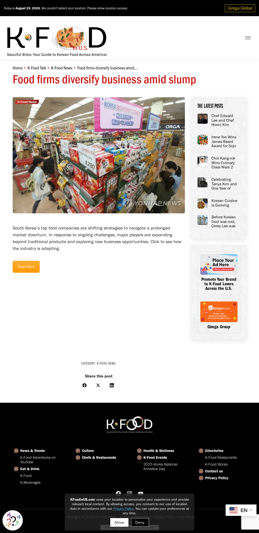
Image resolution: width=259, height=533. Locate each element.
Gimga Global (240, 8)
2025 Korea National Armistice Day (160, 466)
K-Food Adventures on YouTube (38, 459)
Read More (26, 267)
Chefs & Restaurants (99, 457)
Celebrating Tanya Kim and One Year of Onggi (224, 184)
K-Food (26, 475)
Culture (88, 450)
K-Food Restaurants (221, 457)
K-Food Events (155, 457)
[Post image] (203, 119)
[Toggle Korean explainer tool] (13, 520)
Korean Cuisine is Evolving (224, 202)
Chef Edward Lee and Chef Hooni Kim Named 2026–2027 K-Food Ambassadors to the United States (225, 120)
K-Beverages (30, 482)
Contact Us (224, 38)
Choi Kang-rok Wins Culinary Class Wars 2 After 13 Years (223, 163)
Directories (214, 450)
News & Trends (32, 450)
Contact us (214, 471)
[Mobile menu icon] (247, 37)
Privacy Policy (123, 508)
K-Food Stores (216, 464)
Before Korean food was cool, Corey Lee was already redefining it (223, 222)
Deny (140, 522)
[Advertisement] (99, 313)
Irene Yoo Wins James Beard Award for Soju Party (223, 141)
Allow (119, 522)
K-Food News (27, 102)
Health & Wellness (158, 450)
